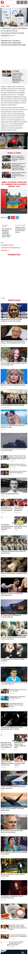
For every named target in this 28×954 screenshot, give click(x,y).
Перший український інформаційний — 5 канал (2, 2)
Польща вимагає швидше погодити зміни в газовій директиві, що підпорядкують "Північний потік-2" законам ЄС (18, 77)
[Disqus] (14, 278)
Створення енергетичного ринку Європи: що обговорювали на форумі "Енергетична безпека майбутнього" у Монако (18, 166)
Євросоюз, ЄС (5, 250)
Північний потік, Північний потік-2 (11, 247)
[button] (3, 201)
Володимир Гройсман (7, 245)
